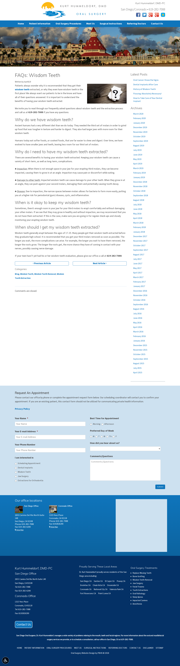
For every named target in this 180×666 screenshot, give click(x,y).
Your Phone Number (25, 444)
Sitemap (159, 647)
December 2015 (140, 345)
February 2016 (139, 336)
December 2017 (140, 236)
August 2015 (138, 363)
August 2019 (138, 145)
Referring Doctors (136, 23)
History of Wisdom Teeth (144, 89)
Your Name (21, 418)
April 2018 (137, 218)
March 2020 (138, 113)
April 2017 (137, 272)
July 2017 (137, 259)
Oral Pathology (139, 593)
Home (21, 23)
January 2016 (139, 340)
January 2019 (139, 177)
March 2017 (138, 277)
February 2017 (139, 281)
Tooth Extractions (140, 590)
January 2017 (139, 286)
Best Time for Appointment (104, 418)
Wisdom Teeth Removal (45, 274)
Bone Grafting (139, 576)
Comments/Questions (101, 456)
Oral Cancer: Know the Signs (146, 80)
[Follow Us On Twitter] (144, 14)
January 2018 (139, 231)
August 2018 (138, 200)
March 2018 (138, 222)
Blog (17, 274)
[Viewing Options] (5, 660)
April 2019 (137, 163)
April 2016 (137, 327)
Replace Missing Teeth (142, 573)
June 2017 (137, 263)
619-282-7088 (35, 112)
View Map (20, 530)
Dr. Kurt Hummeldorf (45, 636)
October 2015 (139, 354)
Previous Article (42, 263)
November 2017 (140, 240)
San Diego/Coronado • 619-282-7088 (143, 9)
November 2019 (140, 132)
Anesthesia (137, 603)
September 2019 (140, 141)
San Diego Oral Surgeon (26, 636)
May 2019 (137, 159)
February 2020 (139, 118)
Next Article (99, 263)
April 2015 (137, 372)
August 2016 (138, 309)
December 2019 (140, 127)
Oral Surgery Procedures (68, 23)
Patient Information (39, 23)
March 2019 (138, 168)
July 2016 (137, 313)
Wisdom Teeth (26, 274)
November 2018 (140, 186)
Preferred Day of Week (102, 430)
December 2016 (140, 290)
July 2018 (137, 204)
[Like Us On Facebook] (138, 14)
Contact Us (157, 23)
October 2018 (139, 191)
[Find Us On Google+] (151, 14)
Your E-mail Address (26, 431)
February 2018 (139, 227)
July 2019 (137, 150)
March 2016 (138, 331)
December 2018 (140, 181)
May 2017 (137, 268)
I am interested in (24, 457)
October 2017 (139, 245)
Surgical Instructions (111, 23)
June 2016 (137, 318)
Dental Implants (25, 467)
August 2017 (138, 254)
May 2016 (137, 322)
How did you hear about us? (105, 443)
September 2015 (140, 359)
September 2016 (140, 304)
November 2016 (140, 295)
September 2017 (140, 250)
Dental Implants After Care (145, 84)
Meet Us (90, 23)
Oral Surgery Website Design (83, 653)
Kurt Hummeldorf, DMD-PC (150, 3)
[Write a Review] (163, 14)
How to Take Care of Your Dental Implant (147, 100)
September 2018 (140, 195)
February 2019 (139, 172)
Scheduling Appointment (29, 463)
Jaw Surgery (23, 476)
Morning (96, 424)
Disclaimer (148, 647)
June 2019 (137, 154)
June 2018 (137, 209)
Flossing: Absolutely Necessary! (147, 93)
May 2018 (137, 213)
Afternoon (109, 424)
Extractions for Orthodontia (30, 480)
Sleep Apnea (138, 597)
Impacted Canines (140, 600)
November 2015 (140, 349)
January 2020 (139, 123)
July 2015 (137, 368)
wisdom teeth (22, 89)
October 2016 (139, 300)
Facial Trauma (138, 586)
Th (110, 436)
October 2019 (139, 136)
